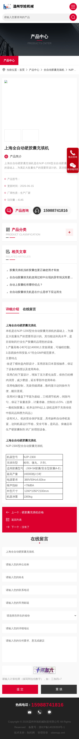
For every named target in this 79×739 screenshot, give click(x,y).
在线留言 (29, 309)
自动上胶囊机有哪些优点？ (26, 284)
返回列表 (16, 519)
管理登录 (43, 732)
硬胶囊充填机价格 (33, 512)
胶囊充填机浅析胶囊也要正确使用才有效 (34, 270)
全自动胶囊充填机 (54, 69)
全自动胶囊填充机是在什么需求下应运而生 (36, 291)
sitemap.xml (58, 732)
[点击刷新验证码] (44, 670)
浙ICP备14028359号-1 (52, 727)
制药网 (31, 732)
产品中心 (9, 60)
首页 (22, 69)
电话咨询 (72, 157)
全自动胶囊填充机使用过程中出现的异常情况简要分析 (41, 277)
